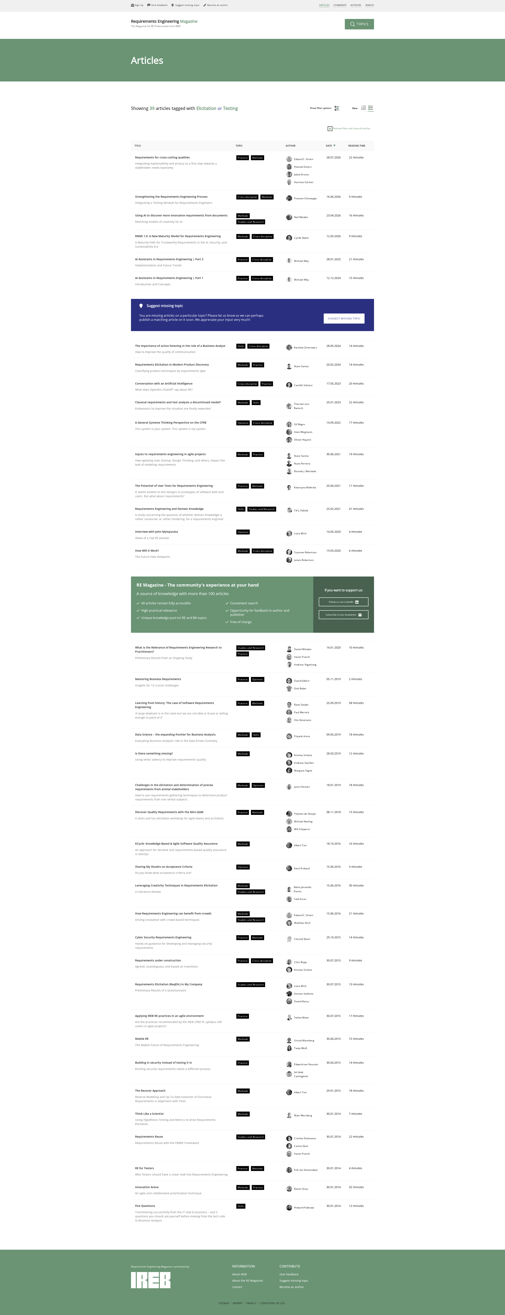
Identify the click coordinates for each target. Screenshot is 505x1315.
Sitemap (224, 1303)
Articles (324, 5)
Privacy (251, 1303)
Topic (239, 145)
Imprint (238, 1303)
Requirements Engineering (164, 23)
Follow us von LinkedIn (341, 602)
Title (138, 145)
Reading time (356, 145)
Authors (356, 5)
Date (329, 145)
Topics (362, 24)
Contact (237, 1287)
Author (291, 145)
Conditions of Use (272, 1303)
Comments (339, 5)
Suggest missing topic (344, 318)
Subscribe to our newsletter (341, 614)
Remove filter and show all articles (351, 128)
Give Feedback (289, 1274)
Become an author (292, 1287)
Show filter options (321, 108)
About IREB (239, 1274)
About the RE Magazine (247, 1280)
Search (369, 5)
